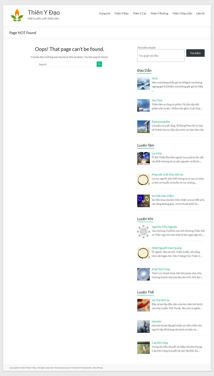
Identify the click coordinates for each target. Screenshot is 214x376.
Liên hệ (200, 13)
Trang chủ (104, 13)
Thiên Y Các (139, 13)
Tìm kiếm (195, 53)
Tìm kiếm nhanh (146, 47)
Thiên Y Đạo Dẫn (182, 13)
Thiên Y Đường (159, 13)
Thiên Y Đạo (44, 12)
